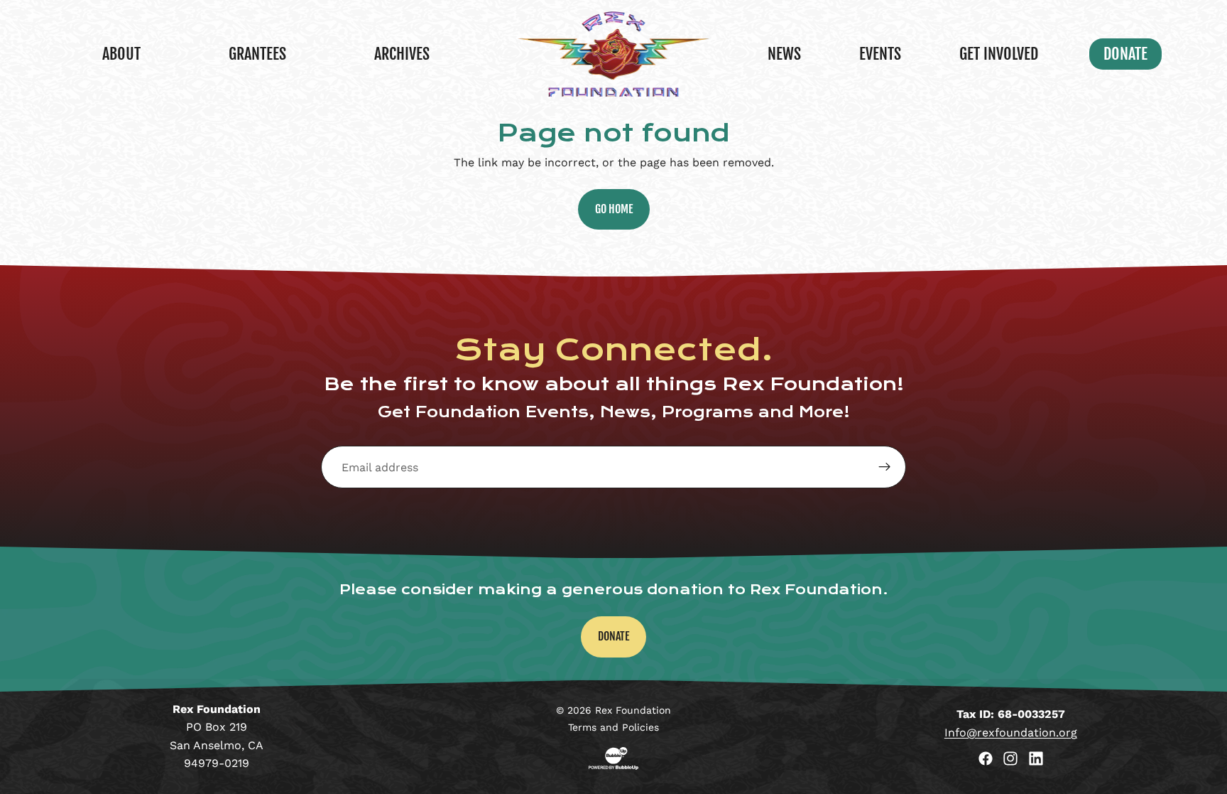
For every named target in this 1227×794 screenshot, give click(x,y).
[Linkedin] (1036, 758)
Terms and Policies (613, 727)
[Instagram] (1010, 758)
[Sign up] (885, 467)
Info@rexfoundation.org (1010, 732)
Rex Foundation (633, 710)
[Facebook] (985, 758)
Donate (613, 636)
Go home (614, 209)
